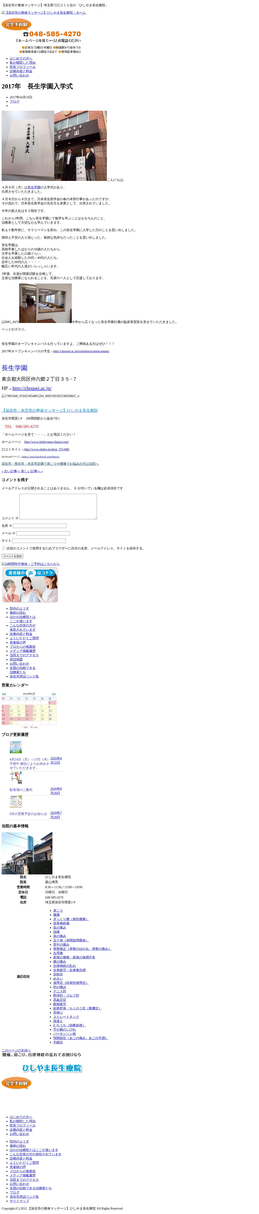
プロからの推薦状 (23, 646)
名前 (7, 525)
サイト (6, 540)
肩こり (58, 910)
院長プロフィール (23, 67)
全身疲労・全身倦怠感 (69, 970)
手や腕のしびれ (64, 1029)
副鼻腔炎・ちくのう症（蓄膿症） (77, 1008)
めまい (58, 978)
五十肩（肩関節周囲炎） (71, 940)
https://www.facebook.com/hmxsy (40, 456)
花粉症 (58, 974)
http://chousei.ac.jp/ (32, 388)
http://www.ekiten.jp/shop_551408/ (46, 449)
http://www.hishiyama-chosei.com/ (46, 442)
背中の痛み (61, 944)
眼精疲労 (59, 1004)
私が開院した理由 (23, 62)
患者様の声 (18, 642)
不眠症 (58, 1042)
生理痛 (58, 953)
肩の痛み (59, 936)
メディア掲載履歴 (23, 651)
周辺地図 (16, 659)
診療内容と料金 (21, 71)
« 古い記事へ (11, 471)
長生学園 (34, 187)
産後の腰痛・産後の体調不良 (74, 957)
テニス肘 (59, 991)
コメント (10, 518)
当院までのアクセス (24, 655)
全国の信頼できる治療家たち (31, 1188)
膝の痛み (59, 961)
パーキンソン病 (64, 1034)
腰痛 (56, 915)
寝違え (58, 1021)
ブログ (14, 101)
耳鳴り (58, 1012)
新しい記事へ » (32, 471)
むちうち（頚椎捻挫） (69, 1025)
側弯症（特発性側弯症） (71, 983)
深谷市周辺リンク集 (24, 676)
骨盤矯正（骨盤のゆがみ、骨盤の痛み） (82, 949)
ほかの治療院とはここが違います (34, 1150)
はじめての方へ (21, 58)
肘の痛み (59, 987)
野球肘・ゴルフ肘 (66, 995)
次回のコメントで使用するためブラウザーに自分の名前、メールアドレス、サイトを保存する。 (76, 548)
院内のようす (19, 608)
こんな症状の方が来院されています (36, 1154)
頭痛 (56, 932)
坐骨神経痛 (61, 923)
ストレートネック (66, 1017)
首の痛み (59, 927)
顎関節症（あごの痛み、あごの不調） (80, 1038)
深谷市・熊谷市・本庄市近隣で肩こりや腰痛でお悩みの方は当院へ (50, 463)
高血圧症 (59, 1000)
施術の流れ (18, 612)
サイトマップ (19, 1201)
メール (8, 533)
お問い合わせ (19, 75)
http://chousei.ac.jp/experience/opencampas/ (81, 351)
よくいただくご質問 (24, 638)
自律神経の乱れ (64, 966)
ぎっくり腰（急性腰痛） (71, 919)
